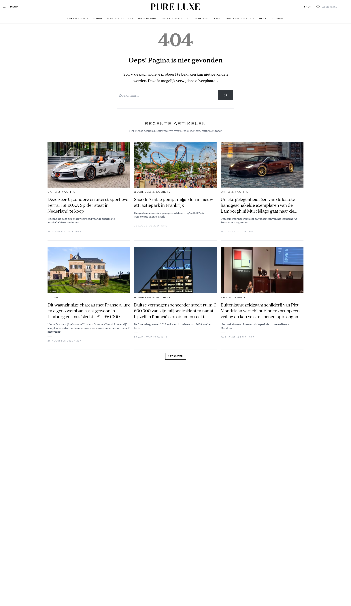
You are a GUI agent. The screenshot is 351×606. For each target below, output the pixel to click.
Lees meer (175, 356)
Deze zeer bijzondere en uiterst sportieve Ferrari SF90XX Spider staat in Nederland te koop (88, 205)
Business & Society (152, 192)
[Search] (225, 95)
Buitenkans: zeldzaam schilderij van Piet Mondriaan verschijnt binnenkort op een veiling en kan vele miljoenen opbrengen (260, 310)
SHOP (308, 6)
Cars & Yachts (62, 192)
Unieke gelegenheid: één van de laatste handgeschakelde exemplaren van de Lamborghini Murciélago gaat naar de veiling (258, 205)
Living (53, 297)
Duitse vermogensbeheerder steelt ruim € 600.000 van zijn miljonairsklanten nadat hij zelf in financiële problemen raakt (175, 310)
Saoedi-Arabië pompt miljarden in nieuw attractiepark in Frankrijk (173, 202)
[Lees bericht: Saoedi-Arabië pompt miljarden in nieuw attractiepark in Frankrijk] (175, 165)
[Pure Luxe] (175, 7)
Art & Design (233, 297)
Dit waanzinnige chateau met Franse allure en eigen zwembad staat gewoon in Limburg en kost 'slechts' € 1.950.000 (89, 310)
